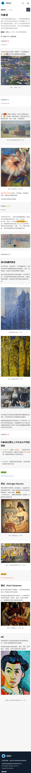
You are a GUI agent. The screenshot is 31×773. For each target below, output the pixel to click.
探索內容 (3, 10)
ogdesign (11, 768)
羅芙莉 (2, 32)
